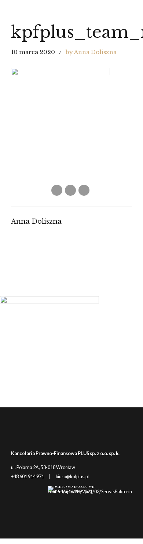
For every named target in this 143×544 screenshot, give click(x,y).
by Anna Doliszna (91, 51)
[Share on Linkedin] (83, 190)
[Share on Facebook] (56, 190)
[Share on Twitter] (70, 190)
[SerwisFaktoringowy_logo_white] (90, 503)
